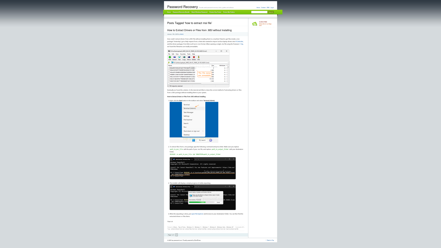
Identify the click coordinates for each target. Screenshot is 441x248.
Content (263, 7)
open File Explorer (197, 214)
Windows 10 (190, 227)
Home (258, 7)
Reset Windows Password (199, 12)
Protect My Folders (229, 12)
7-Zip (241, 44)
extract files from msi (191, 229)
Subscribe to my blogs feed (265, 23)
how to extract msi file (232, 229)
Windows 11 (198, 227)
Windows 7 (206, 227)
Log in (272, 7)
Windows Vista (221, 227)
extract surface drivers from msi (216, 229)
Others (175, 227)
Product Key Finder (215, 12)
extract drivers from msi (177, 229)
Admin (182, 34)
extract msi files (202, 229)
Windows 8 (213, 227)
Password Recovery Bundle (181, 12)
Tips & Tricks (182, 227)
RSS (268, 7)
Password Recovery (182, 6)
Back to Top (270, 240)
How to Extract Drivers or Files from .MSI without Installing (199, 30)
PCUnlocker (239, 41)
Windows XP (229, 227)
